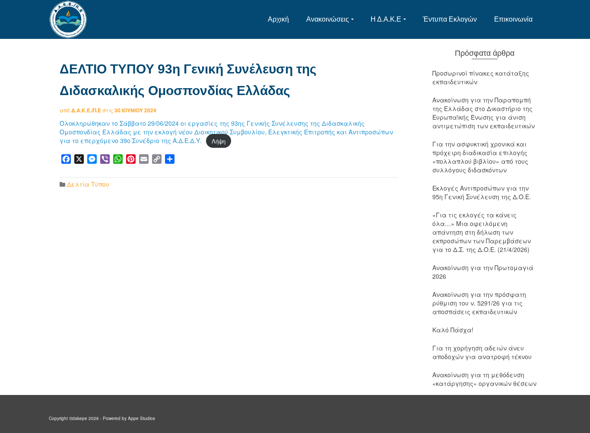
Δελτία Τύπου (88, 184)
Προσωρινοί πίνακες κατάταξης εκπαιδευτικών (480, 77)
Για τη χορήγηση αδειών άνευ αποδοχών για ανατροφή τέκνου (482, 352)
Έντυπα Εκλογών (450, 19)
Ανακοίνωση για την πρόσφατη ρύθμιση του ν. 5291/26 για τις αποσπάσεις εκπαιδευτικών (479, 303)
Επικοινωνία (513, 19)
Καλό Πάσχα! (452, 329)
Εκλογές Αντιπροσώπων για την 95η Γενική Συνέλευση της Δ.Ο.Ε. (481, 192)
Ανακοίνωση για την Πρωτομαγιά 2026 (482, 271)
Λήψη (218, 141)
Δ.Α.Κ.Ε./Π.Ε (86, 110)
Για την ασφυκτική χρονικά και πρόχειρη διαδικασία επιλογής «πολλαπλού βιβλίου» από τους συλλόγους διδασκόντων (480, 157)
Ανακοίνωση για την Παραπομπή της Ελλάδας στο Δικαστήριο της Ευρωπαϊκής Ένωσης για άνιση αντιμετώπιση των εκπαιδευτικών (483, 113)
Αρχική (278, 19)
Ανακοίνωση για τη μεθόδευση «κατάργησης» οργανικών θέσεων (484, 379)
